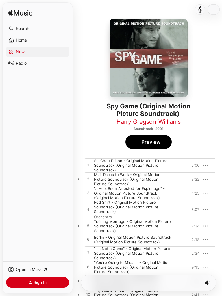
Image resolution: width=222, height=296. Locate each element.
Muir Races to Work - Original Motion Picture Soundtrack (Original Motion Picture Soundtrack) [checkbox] (127, 179)
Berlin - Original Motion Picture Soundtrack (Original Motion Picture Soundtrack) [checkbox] (132, 239)
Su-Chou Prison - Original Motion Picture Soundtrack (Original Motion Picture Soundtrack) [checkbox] (131, 165)
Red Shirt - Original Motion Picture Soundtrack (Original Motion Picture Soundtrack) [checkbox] (126, 207)
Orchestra (103, 216)
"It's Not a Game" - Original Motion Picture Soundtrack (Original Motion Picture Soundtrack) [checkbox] (132, 253)
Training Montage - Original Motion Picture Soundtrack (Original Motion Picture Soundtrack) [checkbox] (132, 226)
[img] (20, 13)
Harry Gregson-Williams (148, 121)
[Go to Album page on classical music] (200, 9)
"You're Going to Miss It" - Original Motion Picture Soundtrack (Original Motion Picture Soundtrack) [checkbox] (132, 267)
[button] (37, 29)
